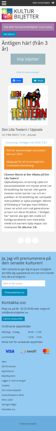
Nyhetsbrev (8, 371)
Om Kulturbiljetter (11, 390)
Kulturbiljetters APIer (13, 395)
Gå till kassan (9, 366)
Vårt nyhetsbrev (41, 2)
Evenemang (11, 142)
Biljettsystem (9, 375)
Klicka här (12, 161)
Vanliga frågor (9, 404)
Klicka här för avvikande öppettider (22, 342)
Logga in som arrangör (14, 380)
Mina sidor (7, 399)
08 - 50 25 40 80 (25, 308)
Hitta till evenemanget (27, 72)
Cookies (6, 385)
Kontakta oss (8, 409)
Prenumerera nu (14, 292)
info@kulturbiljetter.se (15, 312)
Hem (4, 361)
